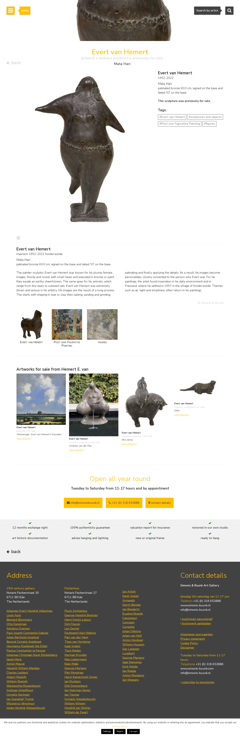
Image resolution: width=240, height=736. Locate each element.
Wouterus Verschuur (21, 703)
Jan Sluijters (72, 681)
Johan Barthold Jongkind (23, 637)
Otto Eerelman (17, 624)
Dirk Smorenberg (76, 686)
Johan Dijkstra (131, 631)
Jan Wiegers (130, 680)
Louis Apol (14, 615)
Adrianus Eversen (18, 628)
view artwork (23, 438)
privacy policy (119, 726)
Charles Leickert (17, 673)
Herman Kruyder (75, 655)
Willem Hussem (133, 644)
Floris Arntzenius (75, 611)
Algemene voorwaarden (196, 634)
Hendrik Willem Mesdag (23, 668)
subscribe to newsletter (198, 682)
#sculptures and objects (205, 117)
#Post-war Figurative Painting (179, 124)
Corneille (128, 627)
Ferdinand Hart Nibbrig (80, 633)
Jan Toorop (71, 695)
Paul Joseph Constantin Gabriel (27, 633)
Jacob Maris (14, 659)
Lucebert (128, 653)
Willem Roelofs (17, 681)
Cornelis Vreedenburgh (80, 699)
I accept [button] (133, 731)
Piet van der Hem (76, 637)
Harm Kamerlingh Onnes (80, 677)
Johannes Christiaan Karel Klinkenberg (32, 655)
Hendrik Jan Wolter (77, 708)
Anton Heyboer (132, 640)
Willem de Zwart (76, 712)
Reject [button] (120, 731)
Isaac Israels (72, 646)
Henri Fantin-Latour (77, 620)
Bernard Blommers (19, 620)
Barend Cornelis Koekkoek (24, 642)
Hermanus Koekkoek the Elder (27, 646)
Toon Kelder (72, 651)
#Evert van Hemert (172, 117)
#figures (209, 124)
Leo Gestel (71, 628)
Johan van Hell (132, 636)
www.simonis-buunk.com (197, 669)
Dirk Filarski (72, 624)
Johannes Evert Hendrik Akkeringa (29, 611)
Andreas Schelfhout (20, 690)
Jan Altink (129, 592)
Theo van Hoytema (77, 642)
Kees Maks (71, 664)
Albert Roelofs (16, 677)
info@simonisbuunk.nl (85, 503)
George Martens (75, 668)
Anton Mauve (16, 664)
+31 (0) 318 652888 (125, 503)
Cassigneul (129, 618)
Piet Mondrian (73, 673)
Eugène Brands (132, 614)
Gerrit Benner (131, 605)
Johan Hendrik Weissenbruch (26, 708)
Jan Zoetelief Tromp (20, 699)
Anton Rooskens (133, 675)
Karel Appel (130, 596)
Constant (128, 622)
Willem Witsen (74, 703)
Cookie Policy (189, 643)
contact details (160, 503)
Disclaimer (187, 648)
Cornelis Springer (18, 695)
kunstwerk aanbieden (196, 623)
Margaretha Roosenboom (23, 686)
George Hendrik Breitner (81, 615)
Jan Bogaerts (131, 609)
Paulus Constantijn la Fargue (26, 651)
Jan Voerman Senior (77, 690)
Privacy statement (192, 639)
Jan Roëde (129, 671)
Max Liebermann (75, 659)
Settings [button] (107, 731)
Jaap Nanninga (132, 662)
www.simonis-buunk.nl (195, 605)
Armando (128, 600)
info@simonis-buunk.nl (195, 610)
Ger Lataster (130, 649)
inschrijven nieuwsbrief (196, 619)
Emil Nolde (130, 667)
